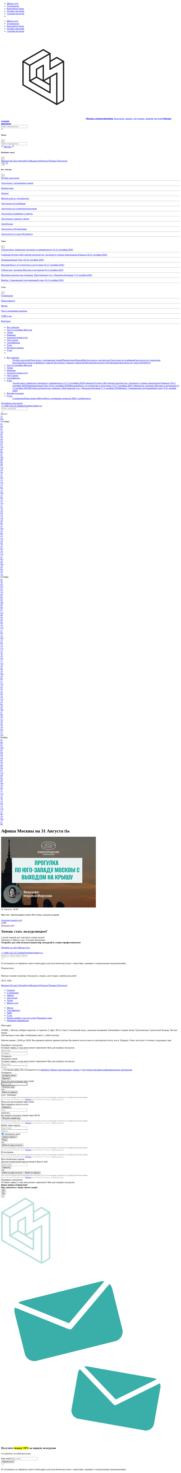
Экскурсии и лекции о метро (15, 219)
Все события (13, 327)
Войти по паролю (9, 1092)
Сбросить (6, 1167)
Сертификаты (13, 342)
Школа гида (12, 3)
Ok (3, 1190)
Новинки (11, 335)
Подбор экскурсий (10, 178)
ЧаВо (9, 1013)
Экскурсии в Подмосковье (14, 229)
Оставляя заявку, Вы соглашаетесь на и (68, 1070)
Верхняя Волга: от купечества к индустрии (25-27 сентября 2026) (32, 265)
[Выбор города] (13, 147)
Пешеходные (7, 188)
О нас (9, 350)
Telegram (28, 1099)
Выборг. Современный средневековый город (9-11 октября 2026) (32, 280)
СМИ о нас (6, 316)
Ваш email (6, 1458)
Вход (4, 1140)
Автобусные (7, 224)
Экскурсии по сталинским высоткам (19, 208)
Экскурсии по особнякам (13, 203)
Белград (62, 161)
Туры (9, 345)
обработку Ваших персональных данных (60, 1070)
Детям (10, 332)
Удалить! (6, 1078)
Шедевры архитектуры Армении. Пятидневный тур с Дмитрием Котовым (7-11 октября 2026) (46, 275)
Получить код (8, 1087)
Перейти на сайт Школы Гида (15, 947)
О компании (7, 295)
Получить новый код (11, 1118)
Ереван (53, 161)
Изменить (6, 1107)
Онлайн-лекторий (15, 11)
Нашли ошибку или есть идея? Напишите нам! (29, 1018)
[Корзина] (7, 164)
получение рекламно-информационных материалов (107, 1070)
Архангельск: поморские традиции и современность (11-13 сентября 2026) (37, 249)
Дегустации (12, 340)
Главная (10, 990)
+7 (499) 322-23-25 (56, 1099)
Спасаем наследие (15, 13)
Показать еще (7, 925)
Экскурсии (12, 998)
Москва (6, 161)
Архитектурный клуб (17, 337)
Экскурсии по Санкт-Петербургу (17, 234)
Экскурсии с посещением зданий (17, 183)
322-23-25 (10, 406)
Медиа (4, 306)
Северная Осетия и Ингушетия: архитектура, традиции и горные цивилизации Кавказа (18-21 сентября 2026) (54, 255)
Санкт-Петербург (21, 161)
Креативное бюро (15, 8)
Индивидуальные (15, 348)
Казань (35, 161)
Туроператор (13, 6)
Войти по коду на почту (12, 1145)
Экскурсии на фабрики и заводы (17, 213)
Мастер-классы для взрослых (15, 198)
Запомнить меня (12, 1134)
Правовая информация (18, 1020)
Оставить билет (9, 1075)
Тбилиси (44, 161)
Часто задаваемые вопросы (14, 311)
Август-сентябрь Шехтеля (19, 330)
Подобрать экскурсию (11, 403)
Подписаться (7, 1462)
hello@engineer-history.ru (30, 406)
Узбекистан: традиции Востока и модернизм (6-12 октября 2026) (32, 270)
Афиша (10, 995)
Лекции (5, 193)
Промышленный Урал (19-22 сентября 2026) (22, 260)
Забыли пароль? (9, 1137)
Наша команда (8, 301)
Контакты (6, 321)
